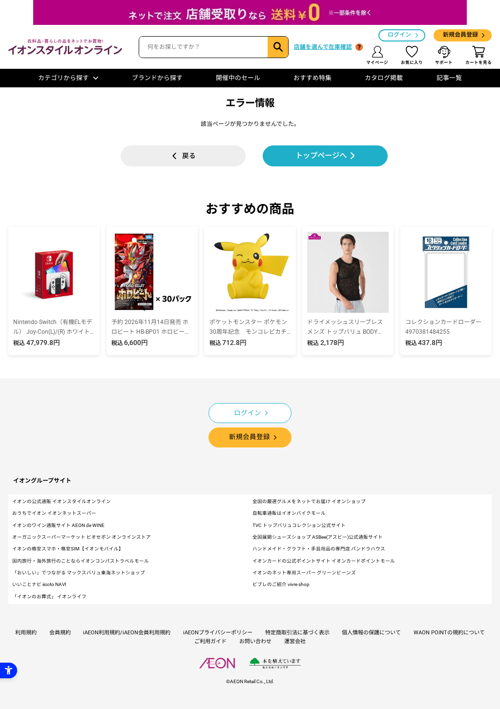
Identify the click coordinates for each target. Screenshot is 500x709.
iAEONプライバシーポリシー (217, 632)
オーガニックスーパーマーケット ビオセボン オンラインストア (81, 537)
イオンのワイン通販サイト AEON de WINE (58, 525)
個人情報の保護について (371, 632)
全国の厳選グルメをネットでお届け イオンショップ (309, 501)
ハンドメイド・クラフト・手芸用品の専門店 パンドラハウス (318, 548)
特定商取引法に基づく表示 (297, 632)
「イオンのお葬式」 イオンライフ (49, 596)
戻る (189, 156)
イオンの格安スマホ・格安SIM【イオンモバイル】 (68, 548)
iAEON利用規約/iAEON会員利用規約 (126, 632)
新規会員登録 (460, 34)
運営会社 (295, 641)
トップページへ (321, 155)
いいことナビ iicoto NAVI (39, 584)
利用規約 (26, 632)
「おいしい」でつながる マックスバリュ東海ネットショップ (78, 572)
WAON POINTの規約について (449, 632)
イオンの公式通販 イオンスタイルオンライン (61, 501)
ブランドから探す (157, 77)
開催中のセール (238, 77)
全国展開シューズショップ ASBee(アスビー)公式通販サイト (317, 537)
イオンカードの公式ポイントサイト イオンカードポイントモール (323, 561)
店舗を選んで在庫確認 (323, 46)
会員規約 (60, 632)
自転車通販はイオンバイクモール (289, 513)
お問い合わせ (255, 641)
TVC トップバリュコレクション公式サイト (299, 525)
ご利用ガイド (210, 641)
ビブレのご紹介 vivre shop (281, 584)
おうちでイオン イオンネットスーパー (54, 513)
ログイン (399, 34)
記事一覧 (449, 77)
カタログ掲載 (384, 77)
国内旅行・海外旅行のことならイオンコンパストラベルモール (80, 561)
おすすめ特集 (312, 77)
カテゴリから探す (63, 77)
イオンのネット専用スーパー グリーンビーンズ (304, 572)
